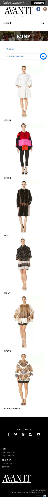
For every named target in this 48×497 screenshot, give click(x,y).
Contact (5, 467)
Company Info (7, 463)
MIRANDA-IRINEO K (12, 409)
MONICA (7, 120)
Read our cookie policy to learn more (14, 2)
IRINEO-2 (7, 178)
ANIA (6, 236)
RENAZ (7, 293)
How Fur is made (8, 452)
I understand (38, 3)
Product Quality (9, 455)
